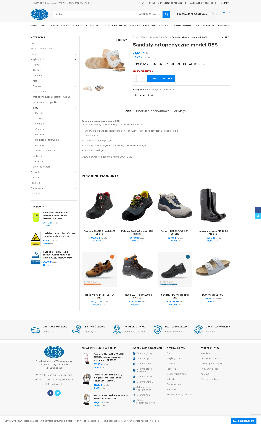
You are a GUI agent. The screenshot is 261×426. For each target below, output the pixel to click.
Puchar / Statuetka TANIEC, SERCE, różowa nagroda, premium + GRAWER (109, 357)
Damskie (39, 135)
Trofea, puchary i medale (179, 395)
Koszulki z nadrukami (41, 49)
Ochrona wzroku (145, 382)
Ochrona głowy (144, 353)
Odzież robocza (41, 92)
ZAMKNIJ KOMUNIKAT (243, 421)
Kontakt (205, 374)
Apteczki (37, 156)
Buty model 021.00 (212, 295)
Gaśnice (35, 178)
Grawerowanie (38, 188)
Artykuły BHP (156, 37)
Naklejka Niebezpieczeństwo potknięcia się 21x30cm (59, 235)
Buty (167, 37)
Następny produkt (228, 37)
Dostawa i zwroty (210, 358)
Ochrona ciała (144, 364)
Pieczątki (35, 172)
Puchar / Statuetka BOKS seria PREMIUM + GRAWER (111, 397)
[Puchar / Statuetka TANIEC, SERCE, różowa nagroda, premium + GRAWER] (87, 361)
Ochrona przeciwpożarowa (145, 401)
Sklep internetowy (210, 379)
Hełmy (36, 65)
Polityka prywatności (211, 364)
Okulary (37, 70)
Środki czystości (41, 167)
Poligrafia (35, 183)
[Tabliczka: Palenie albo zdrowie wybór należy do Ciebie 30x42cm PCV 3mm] (36, 259)
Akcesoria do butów (45, 151)
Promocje (35, 194)
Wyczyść (200, 64)
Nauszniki (37, 76)
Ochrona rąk (143, 358)
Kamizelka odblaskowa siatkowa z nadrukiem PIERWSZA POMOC (55, 216)
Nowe (34, 43)
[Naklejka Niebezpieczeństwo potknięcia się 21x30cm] (36, 239)
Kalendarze (172, 379)
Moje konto (206, 353)
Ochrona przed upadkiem (46, 102)
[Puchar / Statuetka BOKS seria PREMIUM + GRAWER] (87, 400)
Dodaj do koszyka (161, 78)
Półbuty (39, 113)
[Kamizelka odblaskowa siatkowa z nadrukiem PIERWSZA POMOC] (36, 219)
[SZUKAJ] (166, 14)
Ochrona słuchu (145, 377)
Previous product (222, 37)
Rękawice (38, 86)
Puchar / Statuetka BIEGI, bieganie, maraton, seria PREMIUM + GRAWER (108, 378)
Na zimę (39, 145)
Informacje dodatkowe (152, 111)
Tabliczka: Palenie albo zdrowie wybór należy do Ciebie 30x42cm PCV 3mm (57, 255)
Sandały (39, 124)
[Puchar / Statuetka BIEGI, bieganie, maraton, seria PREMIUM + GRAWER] (87, 381)
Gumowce (40, 129)
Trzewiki (39, 119)
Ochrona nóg (143, 395)
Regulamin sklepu (209, 369)
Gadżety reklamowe (177, 374)
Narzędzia (38, 161)
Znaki (33, 54)
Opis (128, 111)
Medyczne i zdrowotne (163, 90)
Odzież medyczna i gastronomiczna (51, 97)
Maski (36, 81)
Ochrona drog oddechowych (143, 388)
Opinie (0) (180, 111)
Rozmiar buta (140, 64)
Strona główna (140, 37)
